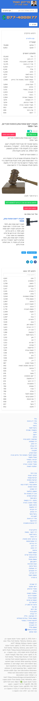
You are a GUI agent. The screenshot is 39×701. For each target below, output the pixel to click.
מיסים (35, 437)
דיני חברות (33, 509)
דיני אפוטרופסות (31, 541)
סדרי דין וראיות (32, 421)
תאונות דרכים (32, 596)
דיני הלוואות (33, 507)
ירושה (35, 435)
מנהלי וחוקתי (32, 457)
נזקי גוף (34, 607)
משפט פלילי (33, 627)
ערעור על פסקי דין (31, 605)
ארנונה (34, 550)
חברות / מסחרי (32, 460)
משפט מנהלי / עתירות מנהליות (27, 618)
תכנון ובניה (33, 611)
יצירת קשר (33, 521)
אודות (35, 591)
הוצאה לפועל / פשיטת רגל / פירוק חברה (24, 455)
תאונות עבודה (32, 598)
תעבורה (34, 450)
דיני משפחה (33, 441)
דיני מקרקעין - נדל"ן (30, 616)
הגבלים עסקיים (32, 496)
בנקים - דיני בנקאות (30, 500)
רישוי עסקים (33, 586)
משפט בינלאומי (32, 491)
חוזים (35, 432)
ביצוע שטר (33, 498)
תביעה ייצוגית (32, 475)
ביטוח (35, 426)
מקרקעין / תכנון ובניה (30, 439)
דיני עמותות (33, 482)
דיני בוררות (33, 543)
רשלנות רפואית (32, 466)
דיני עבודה (33, 446)
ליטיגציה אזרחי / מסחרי (29, 620)
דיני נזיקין (34, 444)
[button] (35, 261)
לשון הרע (34, 516)
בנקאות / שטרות (31, 430)
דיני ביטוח (33, 537)
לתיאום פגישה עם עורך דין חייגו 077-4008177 (21, 203)
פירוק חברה (33, 530)
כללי (35, 257)
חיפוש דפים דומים (8, 134)
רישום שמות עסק (32, 252)
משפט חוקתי (32, 575)
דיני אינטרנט (33, 571)
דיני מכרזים (33, 573)
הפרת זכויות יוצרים (31, 555)
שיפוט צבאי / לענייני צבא (29, 484)
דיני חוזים (34, 548)
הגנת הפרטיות (32, 564)
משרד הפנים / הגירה (30, 464)
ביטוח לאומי (33, 428)
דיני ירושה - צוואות (31, 532)
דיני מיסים (33, 512)
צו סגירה (34, 577)
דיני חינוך (34, 546)
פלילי (35, 423)
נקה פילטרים (30, 38)
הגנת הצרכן (33, 453)
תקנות (23, 252)
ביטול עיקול (33, 514)
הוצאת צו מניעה (32, 600)
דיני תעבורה (33, 625)
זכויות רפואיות (32, 487)
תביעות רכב (33, 602)
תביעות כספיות (32, 480)
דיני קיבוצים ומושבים (30, 523)
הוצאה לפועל (32, 552)
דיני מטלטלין (33, 568)
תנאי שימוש (33, 632)
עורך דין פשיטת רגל (30, 494)
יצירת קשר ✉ (32, 134)
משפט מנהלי (32, 559)
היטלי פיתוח (33, 566)
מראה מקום (33, 505)
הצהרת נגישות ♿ (31, 630)
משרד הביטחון (32, 462)
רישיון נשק (33, 562)
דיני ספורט (33, 489)
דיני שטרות (33, 584)
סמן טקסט (34, 131)
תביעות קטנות (32, 478)
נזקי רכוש (34, 609)
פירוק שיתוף (33, 557)
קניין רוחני (33, 448)
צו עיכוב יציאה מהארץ (30, 539)
